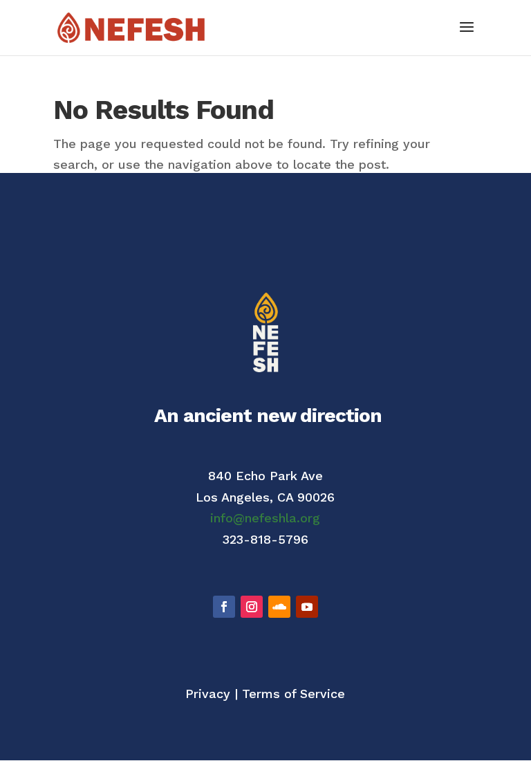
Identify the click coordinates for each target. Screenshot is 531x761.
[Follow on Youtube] (307, 607)
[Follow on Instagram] (252, 607)
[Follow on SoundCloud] (279, 607)
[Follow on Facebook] (224, 607)
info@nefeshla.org (265, 518)
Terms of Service (293, 693)
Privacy (207, 693)
